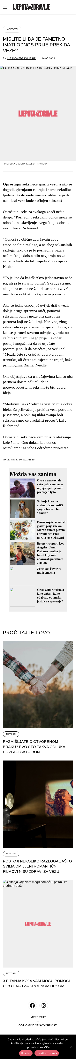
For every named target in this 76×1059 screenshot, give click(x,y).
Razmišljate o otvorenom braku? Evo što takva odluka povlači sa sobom (34, 747)
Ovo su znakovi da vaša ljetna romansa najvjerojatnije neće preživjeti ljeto (50, 486)
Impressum (38, 1017)
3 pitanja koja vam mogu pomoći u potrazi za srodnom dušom (36, 983)
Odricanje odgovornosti (38, 1025)
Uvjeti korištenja (46, 1053)
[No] (71, 1047)
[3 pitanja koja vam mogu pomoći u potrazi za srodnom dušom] (38, 924)
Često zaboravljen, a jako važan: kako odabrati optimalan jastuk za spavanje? (50, 595)
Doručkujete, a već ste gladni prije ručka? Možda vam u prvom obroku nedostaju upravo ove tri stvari (51, 529)
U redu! (26, 1053)
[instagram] (43, 1005)
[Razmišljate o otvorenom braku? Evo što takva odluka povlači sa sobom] (38, 684)
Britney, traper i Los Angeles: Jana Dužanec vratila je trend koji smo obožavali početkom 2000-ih (50, 553)
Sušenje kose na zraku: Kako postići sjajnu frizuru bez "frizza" (50, 507)
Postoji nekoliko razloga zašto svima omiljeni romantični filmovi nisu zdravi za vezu (37, 866)
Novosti (12, 29)
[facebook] (32, 1005)
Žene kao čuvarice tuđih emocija (49, 570)
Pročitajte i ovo (26, 632)
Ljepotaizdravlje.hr (21, 58)
